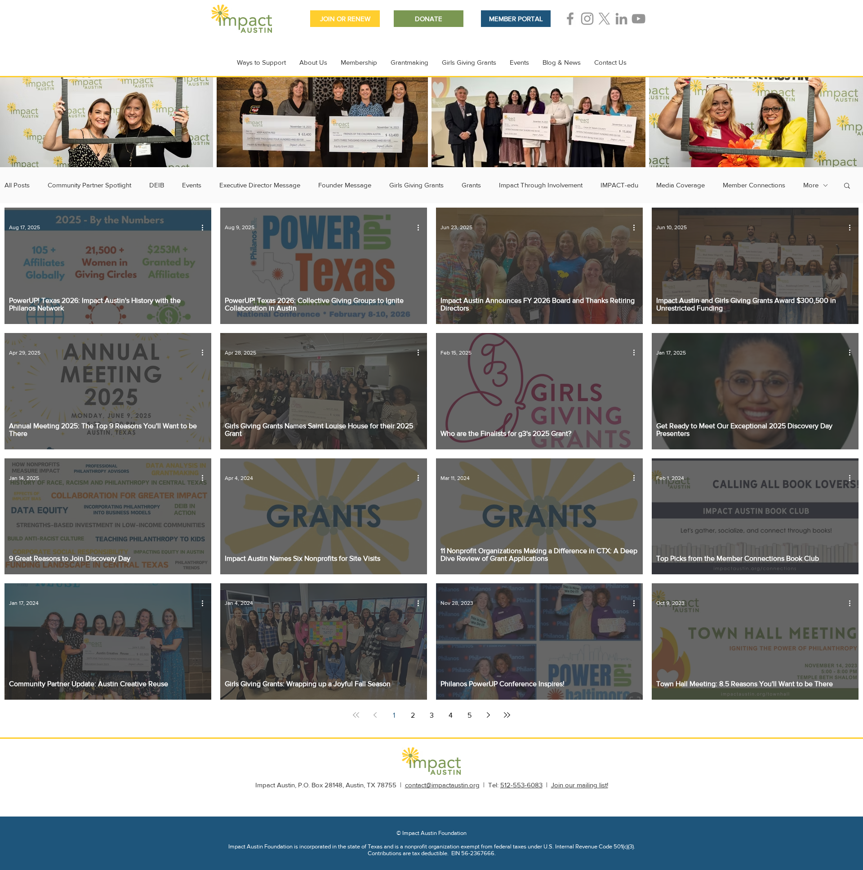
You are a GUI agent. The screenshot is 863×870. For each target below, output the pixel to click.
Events (191, 185)
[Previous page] (375, 715)
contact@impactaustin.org (442, 785)
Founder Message (344, 185)
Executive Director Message (259, 185)
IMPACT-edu (619, 185)
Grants (471, 185)
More (811, 185)
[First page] (356, 715)
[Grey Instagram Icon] (587, 18)
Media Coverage (680, 185)
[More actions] (205, 227)
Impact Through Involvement (541, 185)
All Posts (17, 185)
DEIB (156, 185)
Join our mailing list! (579, 785)
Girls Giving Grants (416, 185)
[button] (847, 186)
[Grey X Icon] (604, 18)
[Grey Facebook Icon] (570, 18)
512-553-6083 (521, 785)
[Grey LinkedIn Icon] (621, 18)
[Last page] (507, 715)
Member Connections (754, 185)
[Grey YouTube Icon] (638, 18)
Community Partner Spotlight (89, 185)
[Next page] (488, 715)
